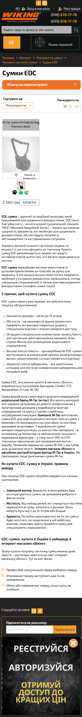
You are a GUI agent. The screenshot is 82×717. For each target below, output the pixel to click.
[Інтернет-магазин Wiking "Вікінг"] (21, 17)
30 (70, 106)
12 (64, 106)
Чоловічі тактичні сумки (19, 62)
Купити (29, 203)
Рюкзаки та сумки (50, 58)
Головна (8, 58)
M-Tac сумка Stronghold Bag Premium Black (20, 124)
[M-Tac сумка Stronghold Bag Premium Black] (21, 185)
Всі (77, 106)
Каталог (25, 58)
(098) (64, 15)
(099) (64, 21)
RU (18, 9)
